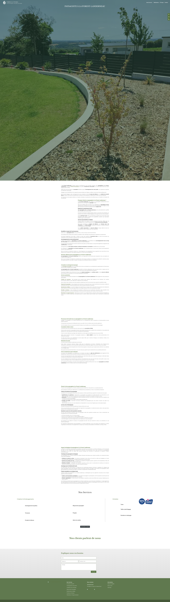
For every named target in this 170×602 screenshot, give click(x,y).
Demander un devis (85, 526)
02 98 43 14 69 (90, 584)
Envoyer (93, 571)
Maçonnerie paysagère (78, 505)
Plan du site (110, 585)
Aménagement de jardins (31, 505)
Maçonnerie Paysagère (71, 589)
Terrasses (27, 513)
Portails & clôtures (29, 520)
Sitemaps (109, 587)
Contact (166, 2)
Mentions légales (111, 583)
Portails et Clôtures (70, 593)
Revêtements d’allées (65, 287)
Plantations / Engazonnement (72, 594)
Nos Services (149, 2)
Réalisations (156, 2)
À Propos (162, 2)
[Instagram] (96, 589)
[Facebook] (90, 589)
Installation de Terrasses (71, 587)
